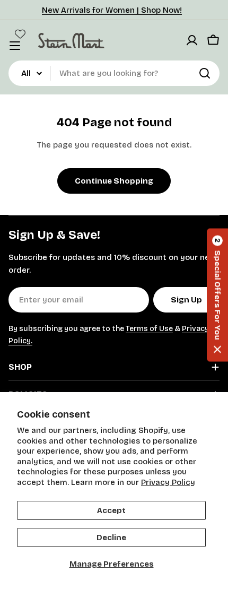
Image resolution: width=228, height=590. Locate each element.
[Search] (204, 73)
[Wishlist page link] (20, 34)
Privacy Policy (168, 482)
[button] (217, 295)
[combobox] (114, 73)
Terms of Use (149, 328)
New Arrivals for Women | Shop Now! (112, 10)
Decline (111, 537)
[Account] (192, 40)
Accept (111, 510)
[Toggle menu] (14, 45)
